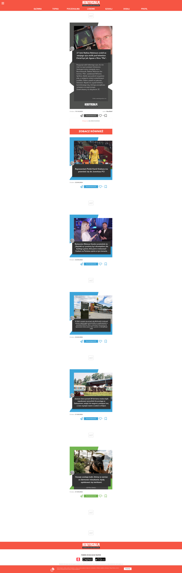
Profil (144, 9)
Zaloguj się (85, 121)
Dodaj (126, 9)
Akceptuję (127, 568)
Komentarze (91, 115)
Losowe (91, 9)
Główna (38, 9)
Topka (55, 9)
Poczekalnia (73, 9)
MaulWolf (109, 111)
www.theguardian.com (101, 98)
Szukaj (108, 9)
